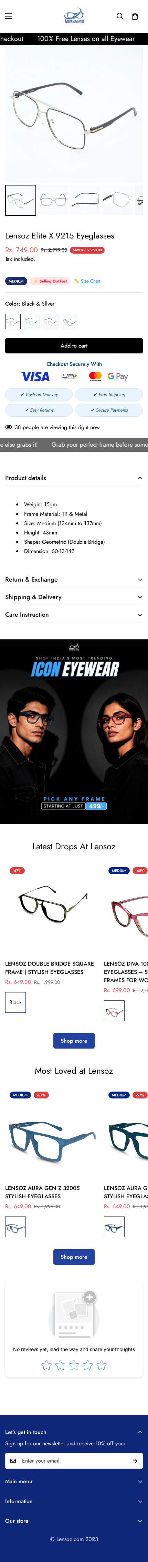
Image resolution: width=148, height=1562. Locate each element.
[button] (135, 16)
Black (15, 1002)
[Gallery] (74, 131)
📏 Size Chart (87, 281)
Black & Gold (51, 321)
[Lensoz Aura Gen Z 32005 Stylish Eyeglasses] (51, 1133)
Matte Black (69, 321)
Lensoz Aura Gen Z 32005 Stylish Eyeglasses (42, 1192)
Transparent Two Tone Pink (114, 1010)
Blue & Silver (32, 321)
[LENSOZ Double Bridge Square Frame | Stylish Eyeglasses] (51, 909)
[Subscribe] (135, 1461)
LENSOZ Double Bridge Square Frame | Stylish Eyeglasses (49, 968)
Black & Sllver (13, 321)
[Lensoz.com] (74, 16)
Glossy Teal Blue (15, 1226)
